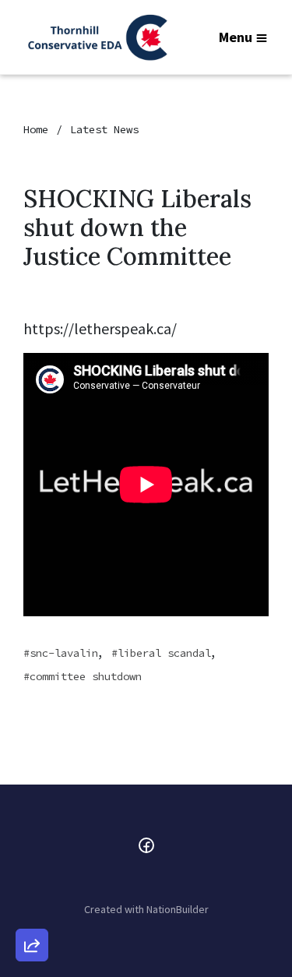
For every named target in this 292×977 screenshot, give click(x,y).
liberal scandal (164, 653)
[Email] (32, 774)
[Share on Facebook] (32, 863)
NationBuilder (177, 909)
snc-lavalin (64, 653)
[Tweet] (32, 818)
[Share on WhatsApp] (32, 907)
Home (35, 129)
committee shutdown (86, 676)
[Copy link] (32, 730)
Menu (235, 37)
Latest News (104, 129)
